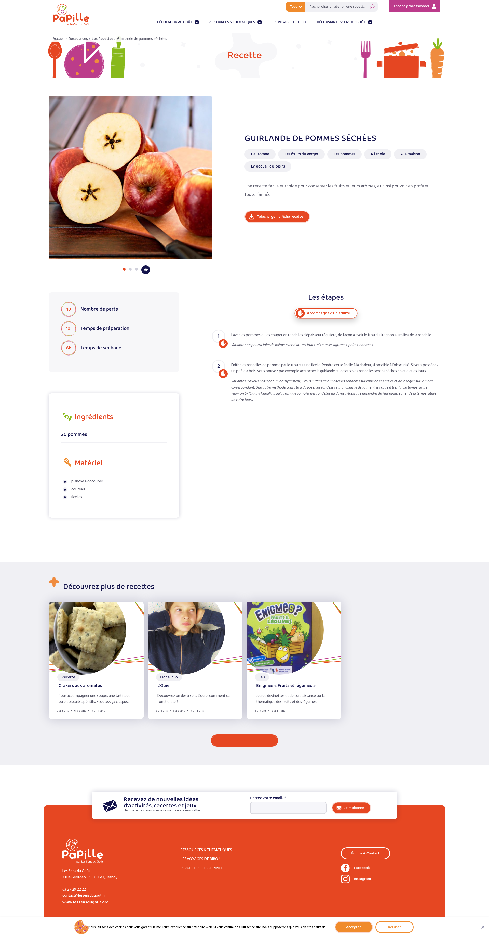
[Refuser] (482, 927)
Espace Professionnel (201, 868)
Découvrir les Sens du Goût (341, 22)
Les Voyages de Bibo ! (289, 22)
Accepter (353, 927)
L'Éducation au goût (174, 22)
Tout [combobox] (293, 6)
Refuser (394, 927)
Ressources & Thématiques (232, 22)
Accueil (59, 39)
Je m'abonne (354, 808)
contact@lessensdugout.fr (83, 896)
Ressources (78, 39)
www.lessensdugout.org (85, 902)
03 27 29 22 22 (74, 890)
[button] (124, 269)
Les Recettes (102, 39)
